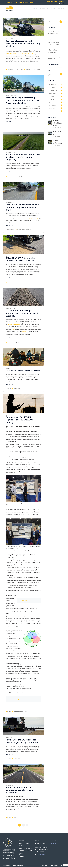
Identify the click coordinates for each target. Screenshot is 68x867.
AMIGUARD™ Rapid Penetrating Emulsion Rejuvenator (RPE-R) (22, 53)
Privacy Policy (44, 865)
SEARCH (61, 21)
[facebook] (51, 843)
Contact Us (61, 1)
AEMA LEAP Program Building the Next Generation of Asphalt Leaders (55, 44)
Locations (21, 850)
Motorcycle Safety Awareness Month (23, 370)
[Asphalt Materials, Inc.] (9, 8)
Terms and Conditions (54, 865)
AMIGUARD (24, 331)
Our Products (37, 69)
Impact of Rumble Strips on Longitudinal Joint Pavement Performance (19, 790)
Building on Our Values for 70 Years (54, 38)
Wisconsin (34, 282)
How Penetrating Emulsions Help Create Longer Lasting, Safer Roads (22, 741)
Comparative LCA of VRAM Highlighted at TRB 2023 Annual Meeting (20, 420)
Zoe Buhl (9, 342)
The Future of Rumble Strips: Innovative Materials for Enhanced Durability (22, 313)
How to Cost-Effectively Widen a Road (54, 57)
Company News (20, 176)
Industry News (17, 388)
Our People (51, 96)
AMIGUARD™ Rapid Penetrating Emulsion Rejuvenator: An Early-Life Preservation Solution (22, 100)
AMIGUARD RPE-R (29, 69)
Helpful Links (54, 1)
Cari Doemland (10, 69)
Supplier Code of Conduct (21, 854)
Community (52, 87)
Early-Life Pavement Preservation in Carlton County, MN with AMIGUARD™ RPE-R (23, 207)
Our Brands (22, 848)
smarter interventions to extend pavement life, (27, 218)
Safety (15, 817)
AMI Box (9, 388)
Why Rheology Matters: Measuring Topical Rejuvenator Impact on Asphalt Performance (54, 51)
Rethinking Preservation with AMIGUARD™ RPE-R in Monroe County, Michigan (23, 44)
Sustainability (17, 711)
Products (21, 846)
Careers (48, 1)
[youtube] (53, 843)
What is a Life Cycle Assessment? (19, 699)
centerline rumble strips (14, 324)
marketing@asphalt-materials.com (26, 2)
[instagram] (57, 843)
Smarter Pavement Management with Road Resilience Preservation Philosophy (23, 157)
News (27, 846)
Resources (24, 600)
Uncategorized (52, 108)
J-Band (13, 329)
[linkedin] (55, 843)
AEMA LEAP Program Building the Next (57, 142)
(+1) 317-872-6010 (9, 2)
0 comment (20, 69)
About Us (21, 843)
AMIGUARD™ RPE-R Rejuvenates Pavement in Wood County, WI (20, 259)
